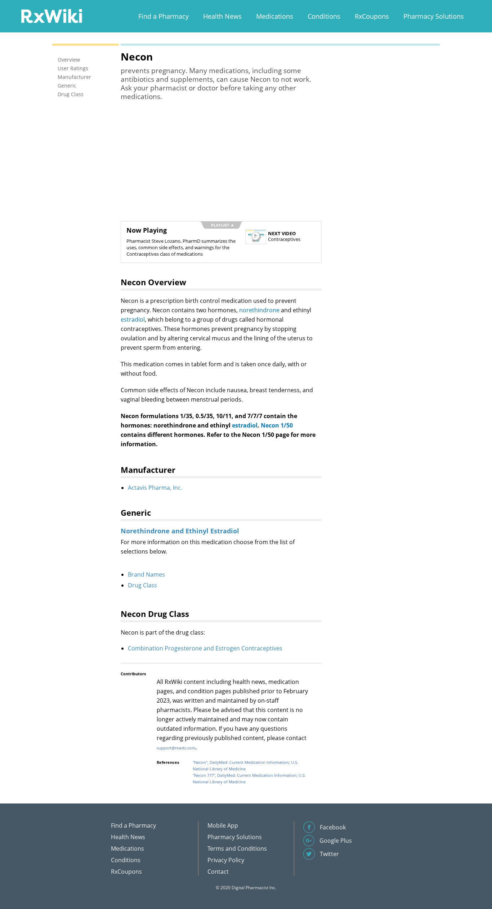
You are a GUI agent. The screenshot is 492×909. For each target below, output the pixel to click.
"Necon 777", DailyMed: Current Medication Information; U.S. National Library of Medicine (249, 778)
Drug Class (142, 585)
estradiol (133, 319)
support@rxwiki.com (176, 748)
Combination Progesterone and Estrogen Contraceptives (205, 648)
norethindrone (259, 310)
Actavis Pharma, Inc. (155, 488)
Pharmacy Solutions (433, 16)
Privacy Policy (225, 860)
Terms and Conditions (237, 848)
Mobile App (222, 825)
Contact (218, 872)
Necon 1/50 (277, 425)
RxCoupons (372, 16)
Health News (222, 16)
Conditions (324, 16)
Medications (274, 16)
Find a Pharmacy (163, 16)
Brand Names (146, 574)
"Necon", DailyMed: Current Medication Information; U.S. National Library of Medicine (245, 765)
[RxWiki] (51, 16)
